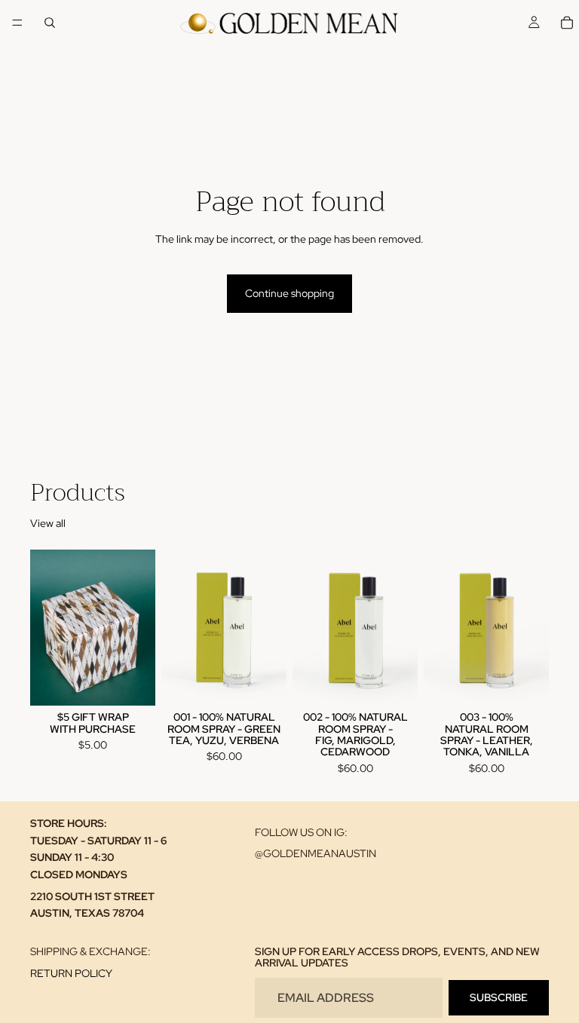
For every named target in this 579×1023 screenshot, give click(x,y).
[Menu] (17, 22)
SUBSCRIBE (499, 997)
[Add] (132, 682)
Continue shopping (289, 293)
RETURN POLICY (71, 973)
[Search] (49, 22)
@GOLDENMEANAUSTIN (315, 853)
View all (48, 523)
